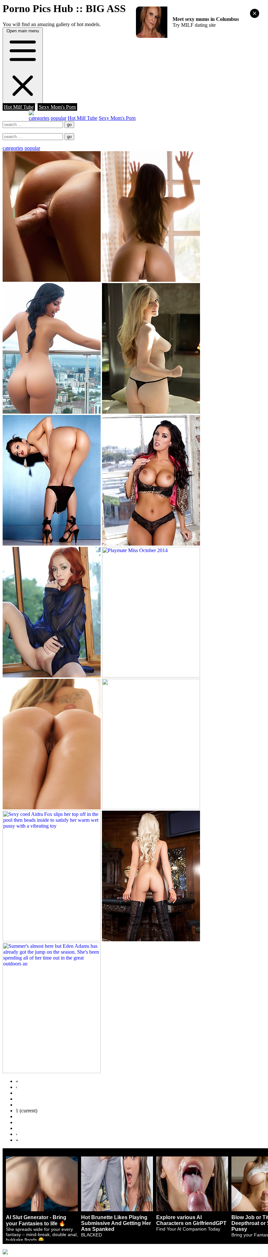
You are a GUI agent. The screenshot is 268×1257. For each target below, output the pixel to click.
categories (39, 118)
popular (58, 118)
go (69, 124)
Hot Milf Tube (19, 107)
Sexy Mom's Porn (57, 107)
